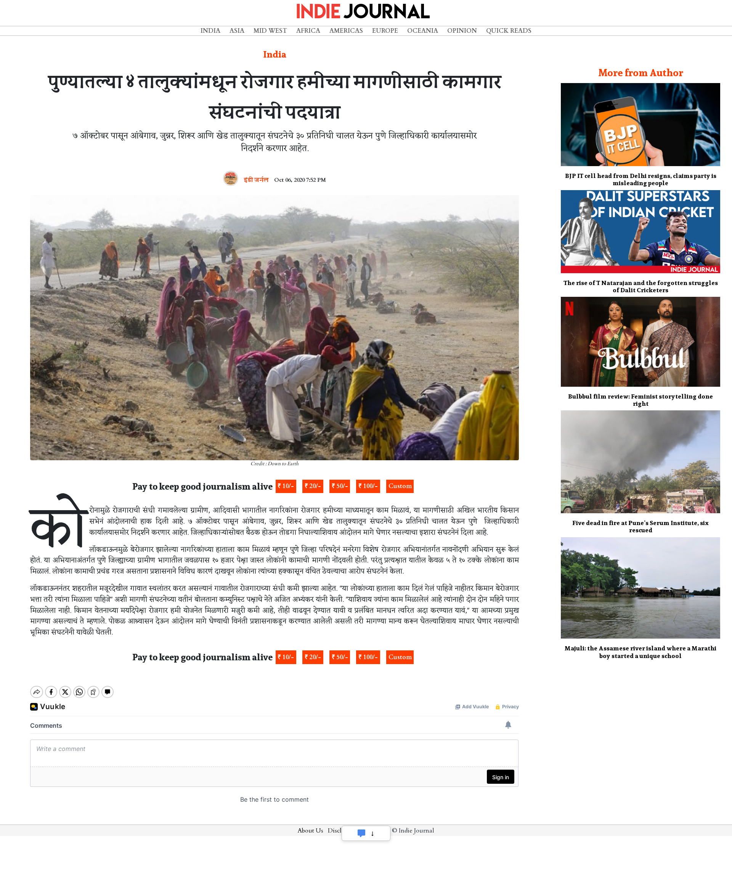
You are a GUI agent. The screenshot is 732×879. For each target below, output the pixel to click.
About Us (310, 830)
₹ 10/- (286, 486)
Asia (237, 31)
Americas (346, 31)
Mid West (270, 31)
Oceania (422, 31)
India (210, 31)
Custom (400, 486)
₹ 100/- (368, 486)
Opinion (462, 31)
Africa (308, 31)
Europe (385, 31)
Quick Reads (508, 31)
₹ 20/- (313, 486)
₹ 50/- (340, 486)
